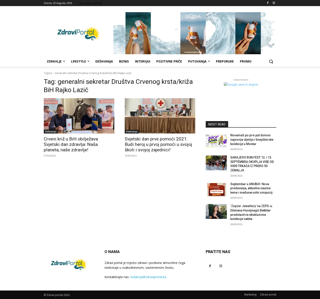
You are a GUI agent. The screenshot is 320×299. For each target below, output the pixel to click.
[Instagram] (273, 3)
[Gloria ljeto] (194, 33)
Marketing (250, 294)
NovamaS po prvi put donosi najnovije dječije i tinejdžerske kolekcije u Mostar (251, 139)
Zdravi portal (268, 294)
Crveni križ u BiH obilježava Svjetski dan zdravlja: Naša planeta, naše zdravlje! (71, 144)
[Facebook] (267, 3)
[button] (271, 61)
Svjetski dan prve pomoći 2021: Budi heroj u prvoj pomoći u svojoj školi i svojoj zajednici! (158, 144)
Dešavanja (50, 131)
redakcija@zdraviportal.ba (148, 277)
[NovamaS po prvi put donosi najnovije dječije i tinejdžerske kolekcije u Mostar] (216, 140)
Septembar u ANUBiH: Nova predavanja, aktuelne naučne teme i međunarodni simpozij (251, 188)
